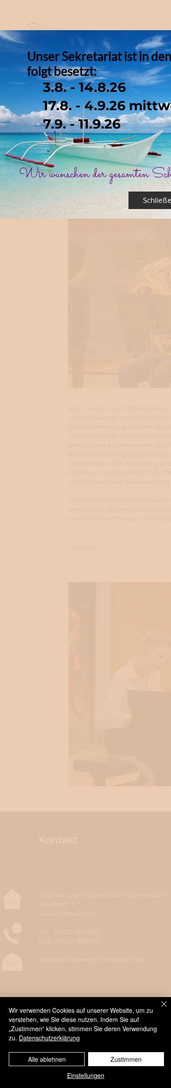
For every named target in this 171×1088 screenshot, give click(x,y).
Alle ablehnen (47, 1059)
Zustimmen (126, 1059)
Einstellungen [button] (85, 1075)
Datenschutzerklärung (49, 1037)
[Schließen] (158, 1009)
